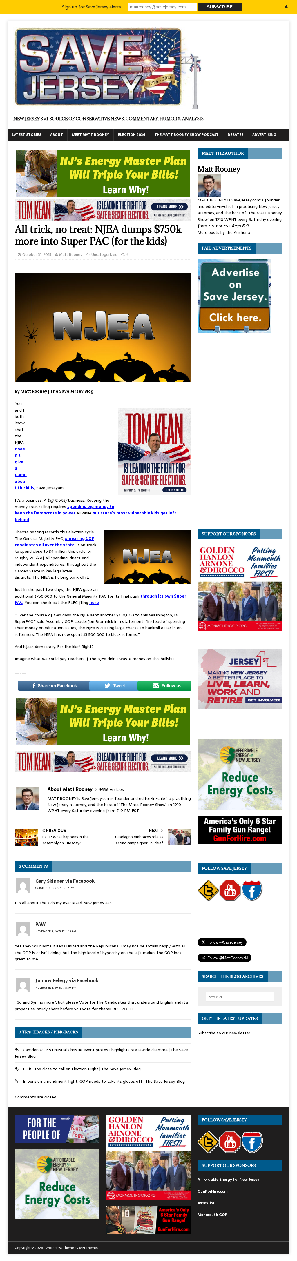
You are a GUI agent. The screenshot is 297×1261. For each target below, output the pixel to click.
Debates (235, 135)
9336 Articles (111, 789)
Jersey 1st (206, 1203)
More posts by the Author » (224, 232)
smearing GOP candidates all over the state (54, 541)
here (94, 602)
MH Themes (88, 1248)
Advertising (264, 135)
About (56, 135)
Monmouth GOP (212, 1215)
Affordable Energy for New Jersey (228, 1179)
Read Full (240, 226)
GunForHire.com (213, 1191)
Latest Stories (26, 135)
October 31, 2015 (36, 255)
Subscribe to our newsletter (224, 1033)
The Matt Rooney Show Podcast (186, 135)
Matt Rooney (70, 255)
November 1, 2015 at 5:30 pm (55, 987)
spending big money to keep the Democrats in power (64, 509)
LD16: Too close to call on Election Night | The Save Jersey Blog (82, 1069)
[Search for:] (240, 997)
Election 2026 (131, 135)
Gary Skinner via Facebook (65, 881)
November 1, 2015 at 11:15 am (55, 931)
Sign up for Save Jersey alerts (91, 6)
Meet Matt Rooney (90, 135)
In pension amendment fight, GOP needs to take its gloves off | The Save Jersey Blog (104, 1081)
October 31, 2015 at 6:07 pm (54, 887)
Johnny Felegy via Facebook (66, 980)
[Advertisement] (72, 439)
